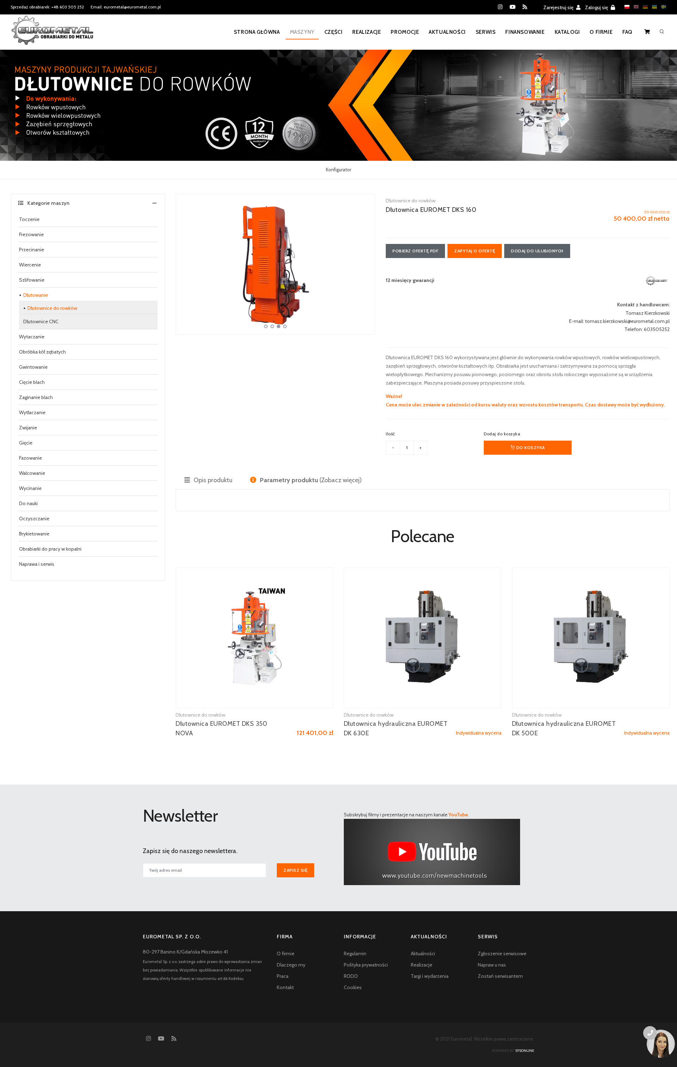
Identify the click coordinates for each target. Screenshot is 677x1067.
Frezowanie (31, 234)
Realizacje (366, 32)
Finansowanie (524, 32)
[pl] (625, 7)
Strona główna (257, 32)
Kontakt (285, 987)
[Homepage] (52, 34)
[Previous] (183, 263)
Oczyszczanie (34, 518)
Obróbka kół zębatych (42, 352)
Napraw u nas (492, 965)
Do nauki (28, 503)
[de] (643, 7)
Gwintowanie (33, 367)
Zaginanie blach (36, 397)
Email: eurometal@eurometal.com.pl (126, 7)
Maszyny (302, 32)
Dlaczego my (291, 965)
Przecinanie (31, 249)
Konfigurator (338, 169)
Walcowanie (32, 473)
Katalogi (567, 32)
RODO (351, 976)
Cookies (353, 987)
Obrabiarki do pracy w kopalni (50, 549)
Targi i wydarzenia (430, 976)
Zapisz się (295, 870)
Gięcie (25, 443)
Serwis (486, 32)
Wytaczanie (31, 336)
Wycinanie (30, 488)
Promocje (405, 32)
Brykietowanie (34, 534)
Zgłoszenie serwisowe (502, 953)
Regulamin (355, 953)
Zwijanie (28, 427)
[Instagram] (500, 7)
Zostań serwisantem (500, 976)
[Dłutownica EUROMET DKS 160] (275, 264)
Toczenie (29, 219)
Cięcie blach (32, 382)
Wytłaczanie (32, 412)
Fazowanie (30, 458)
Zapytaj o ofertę (474, 250)
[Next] (368, 263)
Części (333, 32)
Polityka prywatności (366, 965)
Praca (282, 976)
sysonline (524, 1050)
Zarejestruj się (558, 7)
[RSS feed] (525, 7)
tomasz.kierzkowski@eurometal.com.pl (627, 321)
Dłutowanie (35, 295)
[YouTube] (512, 7)
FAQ (627, 32)
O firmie (601, 32)
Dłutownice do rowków (52, 308)
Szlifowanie (31, 280)
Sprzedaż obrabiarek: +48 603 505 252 (47, 7)
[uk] (652, 7)
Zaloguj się (597, 7)
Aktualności (447, 32)
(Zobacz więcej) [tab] (311, 480)
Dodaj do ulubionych (537, 250)
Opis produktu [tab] (212, 480)
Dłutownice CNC (41, 321)
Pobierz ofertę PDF (415, 250)
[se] (661, 7)
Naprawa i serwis (36, 564)
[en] (634, 7)
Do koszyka (530, 447)
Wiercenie (30, 265)
